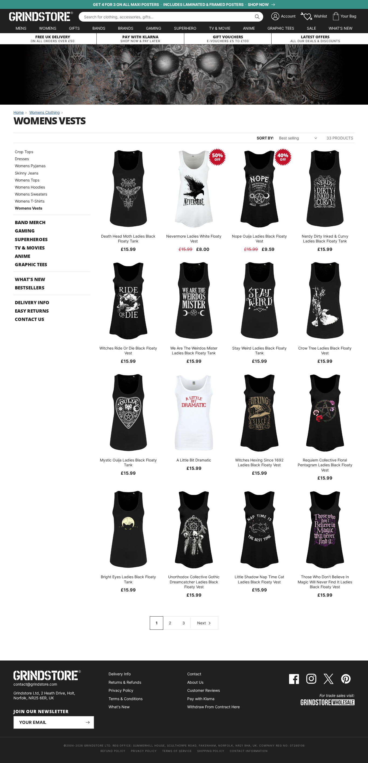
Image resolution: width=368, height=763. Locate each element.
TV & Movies (30, 248)
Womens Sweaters (31, 194)
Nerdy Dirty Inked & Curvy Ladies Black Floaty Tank (325, 238)
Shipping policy (210, 750)
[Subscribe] (88, 722)
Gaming (153, 28)
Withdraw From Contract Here (213, 706)
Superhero (185, 28)
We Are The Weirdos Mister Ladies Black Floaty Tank (193, 350)
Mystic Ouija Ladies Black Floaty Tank (128, 462)
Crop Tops (24, 151)
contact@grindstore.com (35, 684)
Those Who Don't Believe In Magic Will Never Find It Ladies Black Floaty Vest (325, 581)
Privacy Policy (121, 690)
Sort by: (265, 138)
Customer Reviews (203, 690)
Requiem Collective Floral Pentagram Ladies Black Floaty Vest (325, 465)
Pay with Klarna (200, 698)
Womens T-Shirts (29, 201)
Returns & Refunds (125, 682)
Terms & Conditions (126, 698)
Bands (98, 28)
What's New (340, 28)
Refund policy (113, 750)
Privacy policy (144, 750)
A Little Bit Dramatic (193, 460)
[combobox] (171, 17)
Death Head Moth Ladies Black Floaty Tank (128, 238)
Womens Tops (27, 180)
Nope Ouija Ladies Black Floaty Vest (259, 238)
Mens (21, 28)
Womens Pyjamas (30, 165)
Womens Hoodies (30, 187)
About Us (195, 682)
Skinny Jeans (26, 173)
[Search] (257, 17)
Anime (249, 28)
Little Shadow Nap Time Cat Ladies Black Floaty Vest (259, 579)
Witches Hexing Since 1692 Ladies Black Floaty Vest (259, 462)
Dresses (22, 158)
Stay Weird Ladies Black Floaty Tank (259, 350)
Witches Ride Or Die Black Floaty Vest (128, 350)
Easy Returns (32, 311)
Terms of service (177, 750)
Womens (47, 28)
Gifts (74, 28)
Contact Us (29, 319)
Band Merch (30, 222)
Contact (194, 674)
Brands (125, 28)
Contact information (249, 750)
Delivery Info (32, 302)
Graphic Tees (281, 28)
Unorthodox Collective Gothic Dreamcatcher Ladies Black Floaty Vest (194, 581)
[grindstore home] (53, 676)
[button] (345, 16)
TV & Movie (219, 28)
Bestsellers (29, 288)
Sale (311, 28)
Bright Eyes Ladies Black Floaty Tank (128, 579)
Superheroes (31, 239)
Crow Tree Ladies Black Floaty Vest (325, 350)
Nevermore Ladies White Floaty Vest (193, 238)
